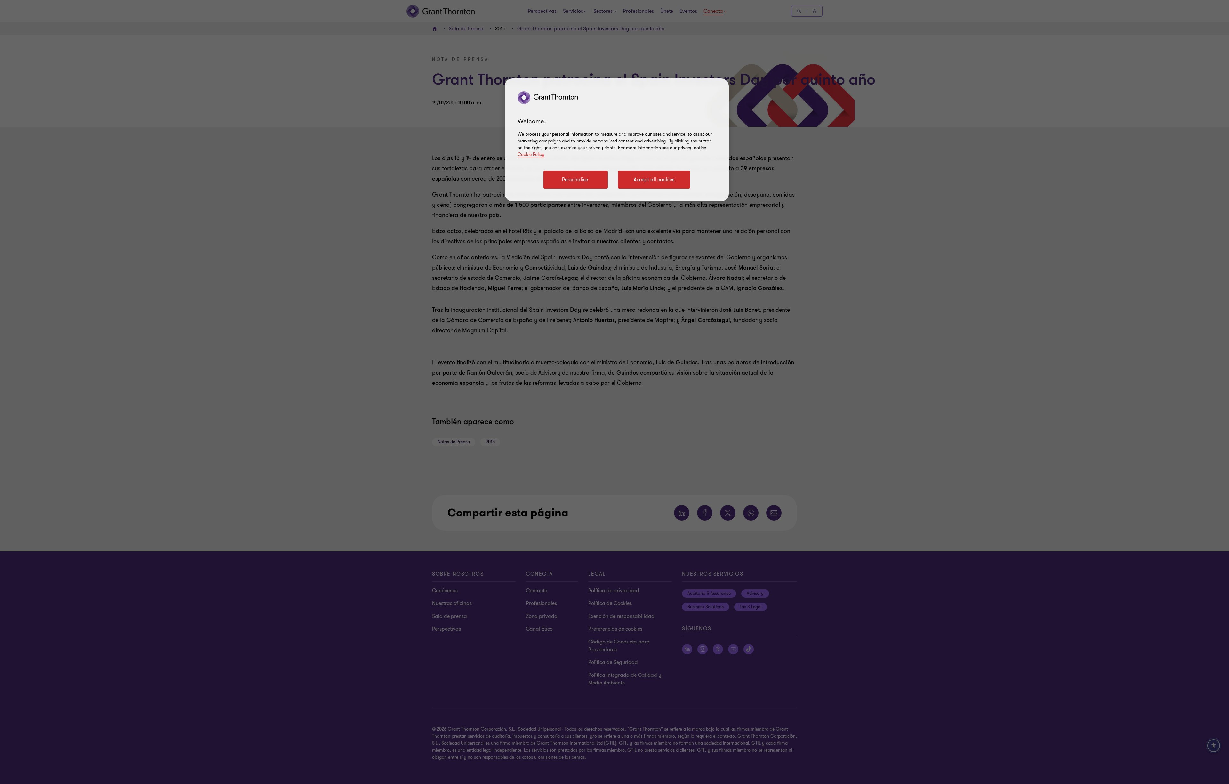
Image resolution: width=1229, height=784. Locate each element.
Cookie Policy (531, 154)
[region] (617, 139)
